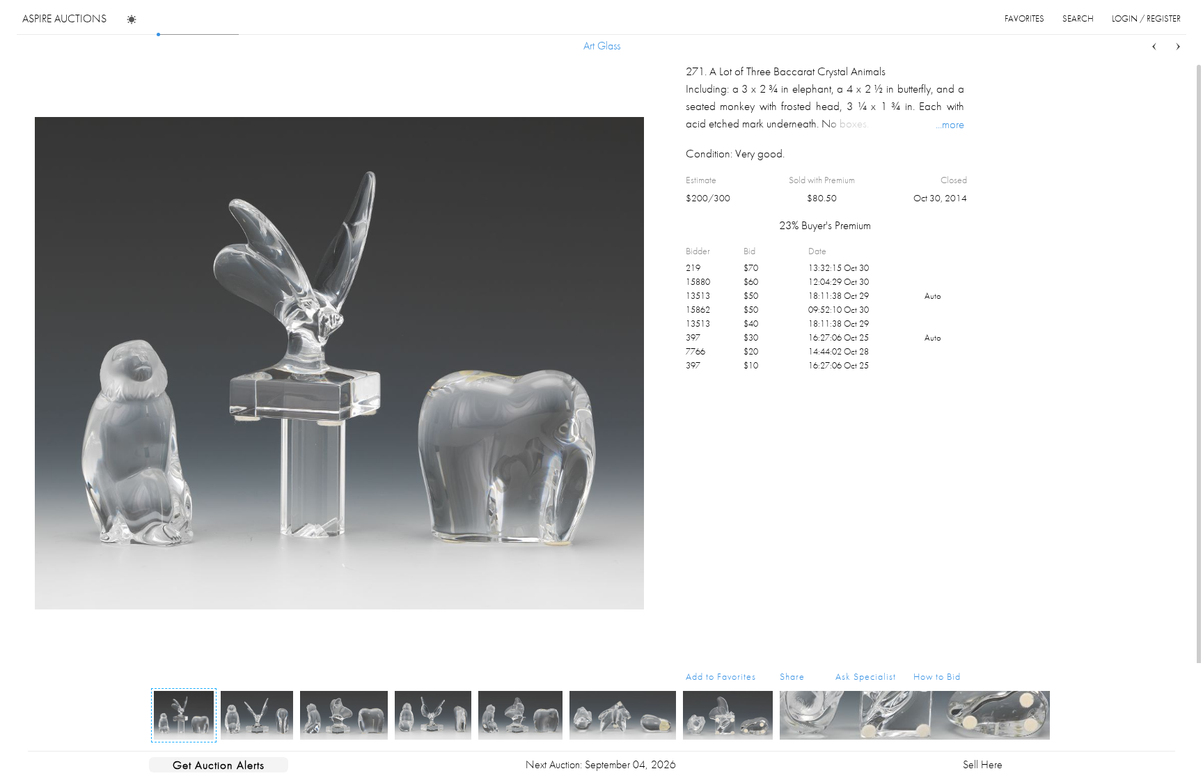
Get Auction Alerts (219, 764)
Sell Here (982, 764)
